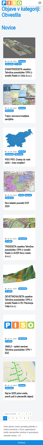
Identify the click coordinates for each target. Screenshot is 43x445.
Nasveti (22, 385)
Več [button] (19, 436)
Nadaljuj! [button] (21, 443)
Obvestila (9, 64)
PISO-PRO (19, 154)
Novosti (22, 61)
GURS (21, 195)
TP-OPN (18, 64)
